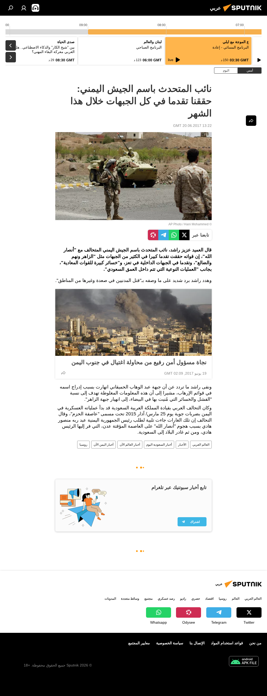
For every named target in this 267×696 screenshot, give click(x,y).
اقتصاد (209, 598)
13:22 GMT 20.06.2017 (192, 125)
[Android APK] (244, 662)
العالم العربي (200, 444)
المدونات (110, 598)
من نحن (255, 643)
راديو (183, 598)
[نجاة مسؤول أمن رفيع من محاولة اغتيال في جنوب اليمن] (133, 322)
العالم (235, 598)
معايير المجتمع (139, 643)
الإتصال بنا (197, 643)
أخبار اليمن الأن (103, 444)
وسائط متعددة (130, 598)
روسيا (83, 444)
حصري (195, 598)
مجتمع (148, 598)
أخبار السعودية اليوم (159, 444)
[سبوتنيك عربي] (244, 12)
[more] (63, 373)
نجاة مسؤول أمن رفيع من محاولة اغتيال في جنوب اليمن (139, 362)
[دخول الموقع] (24, 8)
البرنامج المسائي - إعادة (231, 47)
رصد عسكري (166, 598)
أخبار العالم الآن (130, 444)
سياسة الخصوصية (169, 643)
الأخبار (182, 444)
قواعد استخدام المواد (227, 643)
